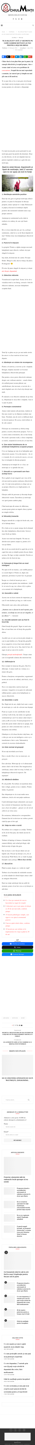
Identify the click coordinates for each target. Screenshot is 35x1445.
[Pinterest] (21, 19)
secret (23, 1018)
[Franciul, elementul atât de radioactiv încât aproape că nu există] (17, 1166)
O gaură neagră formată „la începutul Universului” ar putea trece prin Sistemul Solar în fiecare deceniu (24, 1231)
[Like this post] (13, 1025)
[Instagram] (18, 19)
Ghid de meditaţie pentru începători (22, 1322)
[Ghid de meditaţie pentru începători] (9, 1324)
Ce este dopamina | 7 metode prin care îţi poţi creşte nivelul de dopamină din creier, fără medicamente (23, 1300)
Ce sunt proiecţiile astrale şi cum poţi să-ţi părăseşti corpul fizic (17, 1356)
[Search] (33, 25)
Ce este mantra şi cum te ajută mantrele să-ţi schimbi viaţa (15, 1346)
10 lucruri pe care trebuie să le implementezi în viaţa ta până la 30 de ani (17, 931)
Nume (6, 1124)
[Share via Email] (21, 1025)
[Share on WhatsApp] (26, 56)
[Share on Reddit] (13, 56)
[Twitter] (16, 19)
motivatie (15, 1018)
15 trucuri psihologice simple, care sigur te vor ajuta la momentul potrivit (17, 917)
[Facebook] (13, 19)
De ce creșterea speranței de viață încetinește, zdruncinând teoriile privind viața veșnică (23, 1205)
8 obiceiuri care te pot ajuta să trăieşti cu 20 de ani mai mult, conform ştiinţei (18, 908)
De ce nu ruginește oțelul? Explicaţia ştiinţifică (23, 1217)
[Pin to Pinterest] (19, 1025)
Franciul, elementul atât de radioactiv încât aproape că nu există (16, 1179)
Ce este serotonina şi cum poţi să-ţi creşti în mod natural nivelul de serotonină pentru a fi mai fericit (16, 1390)
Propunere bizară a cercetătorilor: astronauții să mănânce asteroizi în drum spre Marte (23, 1192)
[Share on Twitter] (8, 56)
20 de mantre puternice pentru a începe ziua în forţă (23, 1312)
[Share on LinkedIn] (21, 56)
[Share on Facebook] (4, 56)
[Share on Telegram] (17, 56)
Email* (6, 1132)
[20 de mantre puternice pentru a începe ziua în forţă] (9, 1312)
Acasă (3, 32)
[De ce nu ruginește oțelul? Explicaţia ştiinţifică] (9, 1218)
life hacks (6, 1018)
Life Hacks (11, 32)
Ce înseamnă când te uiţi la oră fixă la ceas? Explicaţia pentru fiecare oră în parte (16, 1274)
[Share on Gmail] (30, 56)
